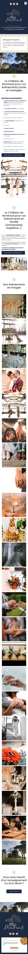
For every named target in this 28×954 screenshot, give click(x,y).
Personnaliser (14, 950)
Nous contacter (14, 891)
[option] (14, 179)
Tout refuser (5, 938)
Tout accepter (14, 947)
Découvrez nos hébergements (13, 155)
